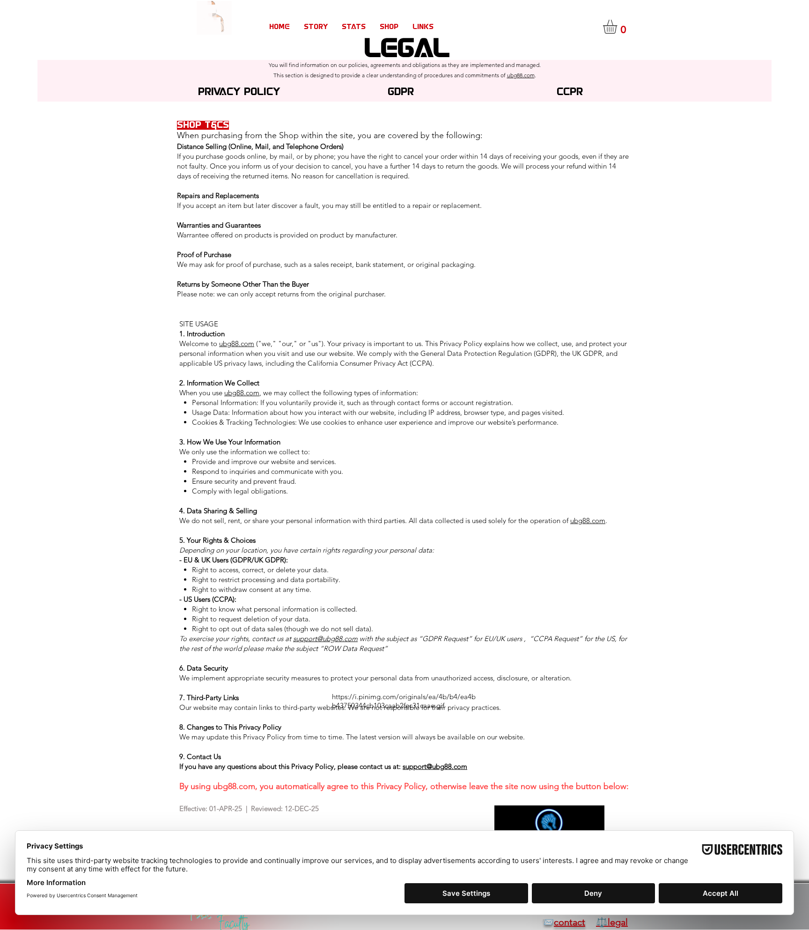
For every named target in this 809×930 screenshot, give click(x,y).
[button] (618, 27)
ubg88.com (521, 75)
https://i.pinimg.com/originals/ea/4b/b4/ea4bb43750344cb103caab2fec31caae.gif (404, 701)
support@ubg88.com (325, 638)
